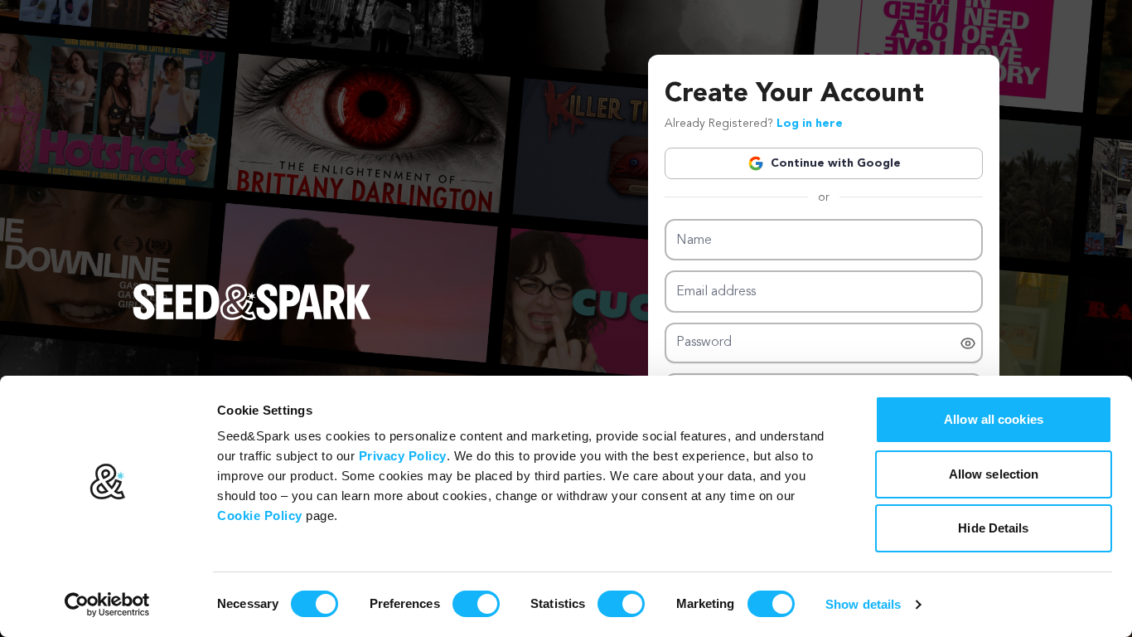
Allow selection (994, 474)
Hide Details (993, 528)
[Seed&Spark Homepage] (252, 318)
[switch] (476, 604)
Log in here (809, 123)
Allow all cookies (993, 419)
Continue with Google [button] (836, 163)
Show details (863, 604)
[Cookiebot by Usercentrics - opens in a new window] (107, 604)
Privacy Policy (403, 456)
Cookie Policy (259, 515)
